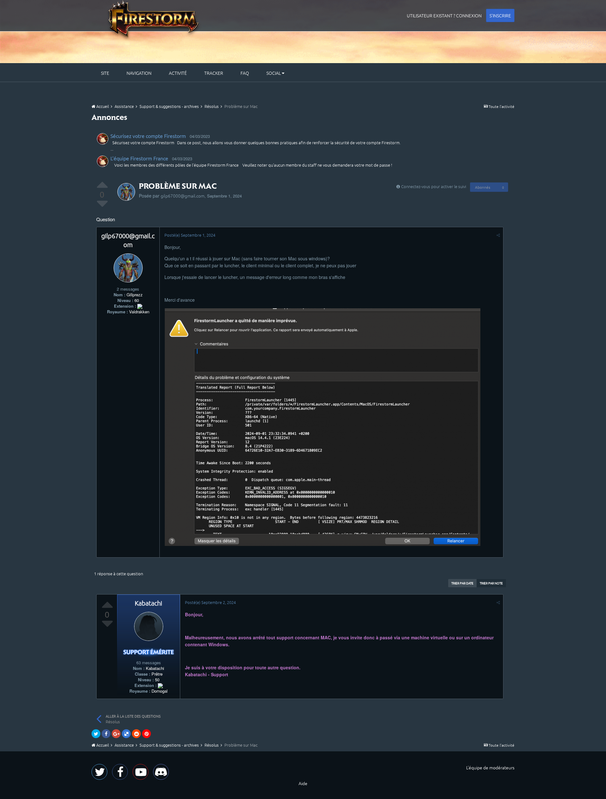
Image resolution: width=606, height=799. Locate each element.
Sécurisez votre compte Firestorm (148, 135)
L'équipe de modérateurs (490, 767)
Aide (303, 783)
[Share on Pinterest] (146, 733)
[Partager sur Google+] (116, 733)
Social (274, 73)
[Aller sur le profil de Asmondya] (102, 139)
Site (105, 73)
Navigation (139, 73)
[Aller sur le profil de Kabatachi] (148, 626)
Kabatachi (148, 603)
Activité (178, 73)
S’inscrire (500, 15)
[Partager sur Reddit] (136, 733)
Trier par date (462, 583)
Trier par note (491, 583)
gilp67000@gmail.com (183, 195)
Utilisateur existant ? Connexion (444, 15)
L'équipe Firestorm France (139, 158)
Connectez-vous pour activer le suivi (433, 186)
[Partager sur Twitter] (96, 733)
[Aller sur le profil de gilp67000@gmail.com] (126, 192)
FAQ (245, 73)
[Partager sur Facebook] (106, 733)
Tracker (213, 73)
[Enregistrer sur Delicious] (126, 733)
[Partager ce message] (498, 235)
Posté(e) (189, 235)
